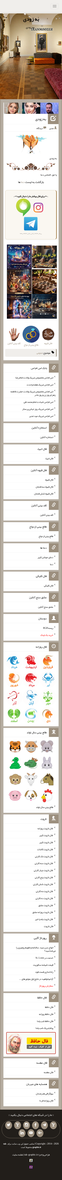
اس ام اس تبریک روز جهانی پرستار (37, 409)
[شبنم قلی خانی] (13, 109)
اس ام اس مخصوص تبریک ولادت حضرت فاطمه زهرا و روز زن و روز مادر (33, 393)
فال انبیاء (49, 458)
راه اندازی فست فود (44, 971)
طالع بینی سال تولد (44, 807)
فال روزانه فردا (46, 1100)
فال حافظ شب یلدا (45, 1021)
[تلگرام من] (44, 1125)
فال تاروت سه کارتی (44, 863)
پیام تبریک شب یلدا (44, 1028)
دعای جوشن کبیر (45, 557)
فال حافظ (49, 1007)
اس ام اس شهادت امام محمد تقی (38, 402)
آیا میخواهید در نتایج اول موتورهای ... (36, 978)
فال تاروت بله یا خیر (44, 919)
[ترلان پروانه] (31, 109)
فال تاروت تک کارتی (44, 856)
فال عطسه (48, 1072)
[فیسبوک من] (35, 1125)
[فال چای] (44, 307)
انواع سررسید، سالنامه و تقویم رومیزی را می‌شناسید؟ (36, 949)
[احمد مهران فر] (49, 109)
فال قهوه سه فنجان (44, 486)
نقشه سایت (17, 1154)
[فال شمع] (19, 282)
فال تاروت (48, 926)
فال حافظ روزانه (46, 1014)
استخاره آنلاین (46, 437)
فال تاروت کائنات (45, 849)
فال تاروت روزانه (45, 828)
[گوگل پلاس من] (40, 1133)
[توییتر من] (8, 1125)
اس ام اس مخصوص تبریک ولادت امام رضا (34, 377)
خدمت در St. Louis (44, 957)
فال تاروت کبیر (46, 835)
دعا (23, 182)
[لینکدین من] (22, 1133)
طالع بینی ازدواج (46, 536)
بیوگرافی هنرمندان (44, 1093)
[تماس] (17, 1125)
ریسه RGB (48, 628)
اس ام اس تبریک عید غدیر (41, 415)
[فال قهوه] (44, 282)
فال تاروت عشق (45, 905)
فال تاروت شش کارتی (43, 884)
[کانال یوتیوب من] (31, 1133)
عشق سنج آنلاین (45, 606)
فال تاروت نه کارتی (44, 891)
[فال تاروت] (44, 257)
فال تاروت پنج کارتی (44, 877)
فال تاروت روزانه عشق (42, 912)
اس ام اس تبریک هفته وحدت (40, 384)
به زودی (31, 19)
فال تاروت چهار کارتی (43, 870)
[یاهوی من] (53, 1125)
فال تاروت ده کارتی (44, 898)
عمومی (40, 352)
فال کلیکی (48, 585)
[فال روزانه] (19, 257)
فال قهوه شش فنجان (43, 493)
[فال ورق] (19, 307)
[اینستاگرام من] (26, 1125)
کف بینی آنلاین (46, 514)
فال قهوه (49, 479)
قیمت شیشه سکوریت (43, 964)
